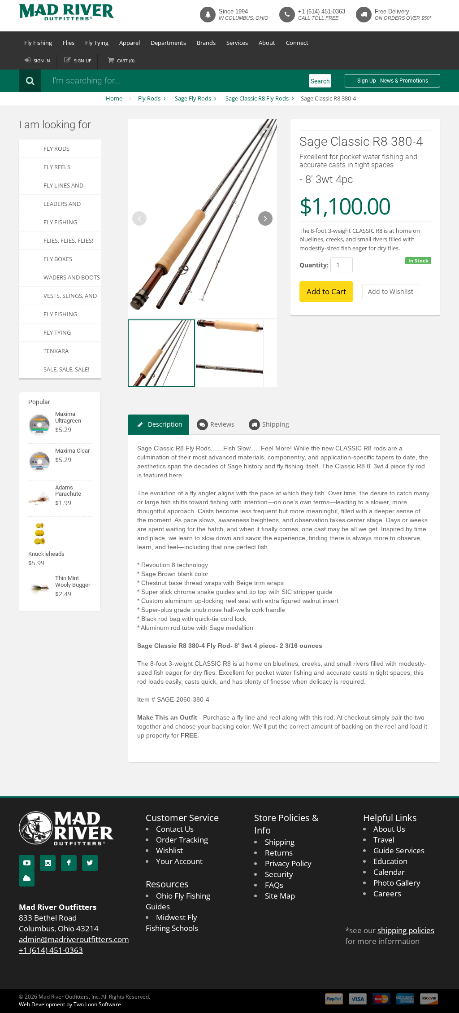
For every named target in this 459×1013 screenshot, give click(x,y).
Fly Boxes (57, 259)
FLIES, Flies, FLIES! (68, 240)
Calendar (389, 872)
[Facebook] (69, 863)
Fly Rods (149, 98)
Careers (387, 893)
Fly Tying (96, 43)
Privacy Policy (288, 863)
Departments (168, 43)
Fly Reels (56, 167)
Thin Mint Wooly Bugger (72, 581)
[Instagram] (48, 863)
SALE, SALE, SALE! (66, 369)
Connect (297, 43)
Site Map (280, 896)
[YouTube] (27, 863)
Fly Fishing (38, 43)
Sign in (42, 60)
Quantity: (314, 265)
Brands (206, 43)
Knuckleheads (46, 553)
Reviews (222, 424)
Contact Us (175, 829)
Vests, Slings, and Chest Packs (70, 298)
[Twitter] (90, 863)
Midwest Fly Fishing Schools (172, 922)
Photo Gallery (396, 883)
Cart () (125, 60)
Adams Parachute (68, 490)
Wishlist (169, 850)
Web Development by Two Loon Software (70, 1004)
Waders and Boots (71, 277)
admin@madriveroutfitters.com (74, 939)
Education (390, 861)
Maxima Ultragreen (68, 417)
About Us (389, 829)
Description (165, 424)
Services (237, 43)
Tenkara (56, 351)
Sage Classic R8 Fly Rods (257, 98)
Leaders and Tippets (62, 206)
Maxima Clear (72, 450)
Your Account (179, 861)
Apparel (129, 43)
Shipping (275, 424)
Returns (279, 852)
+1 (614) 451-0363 (321, 11)
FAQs (274, 885)
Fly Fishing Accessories (61, 224)
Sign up (82, 60)
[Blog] (27, 878)
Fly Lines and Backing (63, 187)
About (267, 43)
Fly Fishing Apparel (60, 316)
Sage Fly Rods (193, 98)
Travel (383, 839)
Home (114, 98)
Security (279, 874)
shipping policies (405, 930)
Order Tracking (182, 839)
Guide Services (398, 850)
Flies (68, 43)
